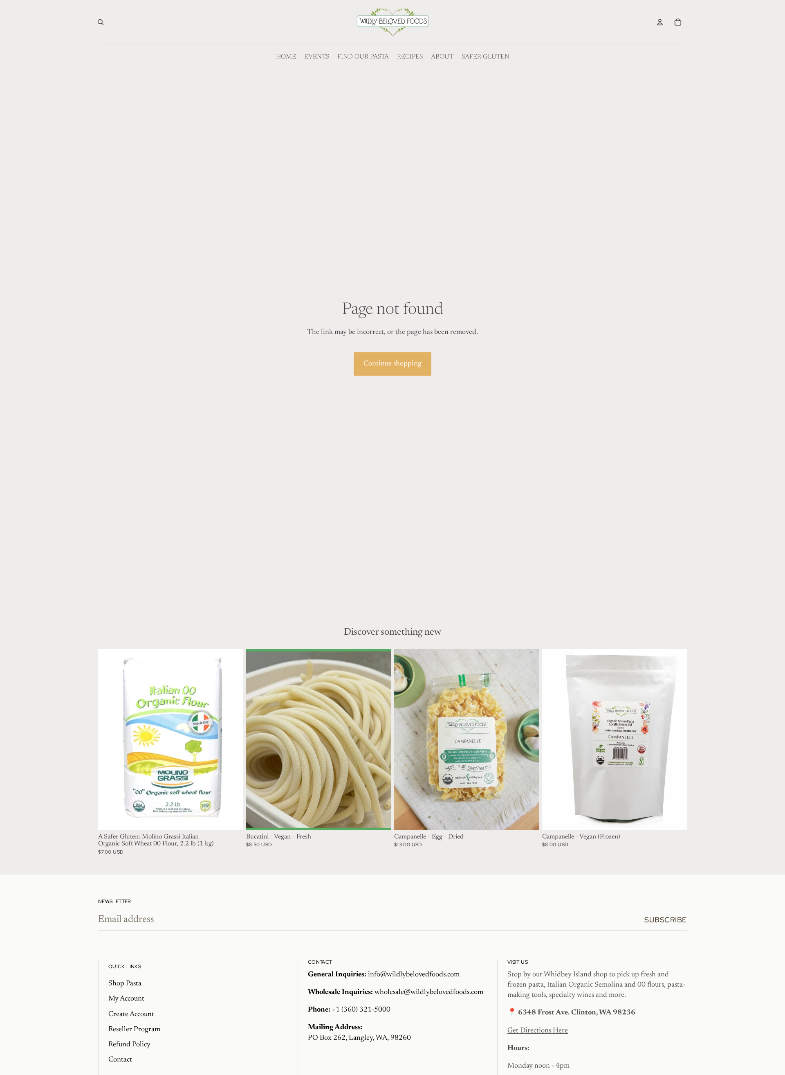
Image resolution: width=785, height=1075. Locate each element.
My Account (126, 999)
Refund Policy (129, 1044)
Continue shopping (392, 363)
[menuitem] (286, 57)
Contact (120, 1060)
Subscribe (665, 919)
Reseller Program (134, 1029)
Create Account (131, 1014)
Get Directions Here (537, 1030)
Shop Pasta (124, 983)
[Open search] (101, 22)
